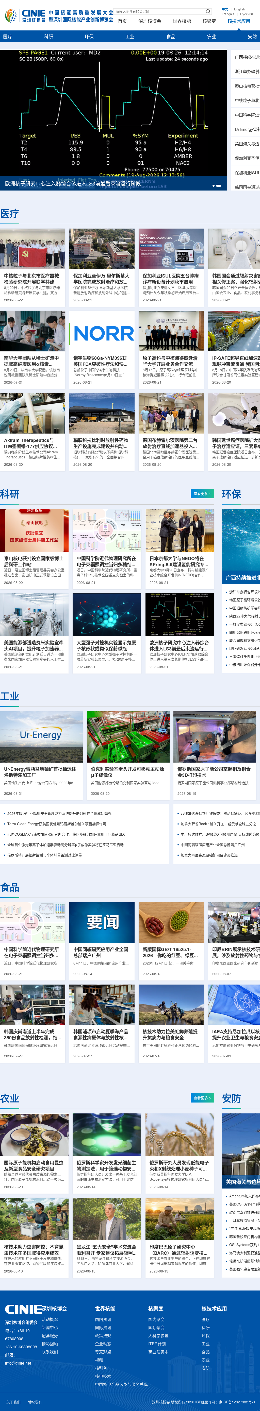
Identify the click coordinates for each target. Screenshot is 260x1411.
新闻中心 (50, 1328)
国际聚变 (156, 1328)
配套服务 (50, 1336)
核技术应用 (239, 21)
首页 (122, 21)
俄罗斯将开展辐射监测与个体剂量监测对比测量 (44, 855)
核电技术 (103, 1376)
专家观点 (103, 1352)
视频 (99, 1360)
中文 (225, 9)
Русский (246, 14)
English (239, 9)
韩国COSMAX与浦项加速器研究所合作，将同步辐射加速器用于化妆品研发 (66, 835)
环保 (89, 37)
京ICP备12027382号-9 (237, 1402)
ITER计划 (157, 1344)
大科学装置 (158, 1336)
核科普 (101, 1368)
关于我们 (13, 1402)
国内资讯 (103, 1320)
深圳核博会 (149, 21)
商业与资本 (158, 1352)
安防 (252, 37)
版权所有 (35, 1402)
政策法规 (103, 1336)
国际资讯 (103, 1328)
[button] (215, 186)
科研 (48, 37)
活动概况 (50, 1320)
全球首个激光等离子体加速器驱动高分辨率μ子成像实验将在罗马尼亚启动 (65, 845)
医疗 (7, 37)
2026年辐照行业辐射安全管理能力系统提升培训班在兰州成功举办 (59, 814)
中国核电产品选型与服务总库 (121, 1385)
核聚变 (209, 21)
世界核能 (182, 21)
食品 (170, 37)
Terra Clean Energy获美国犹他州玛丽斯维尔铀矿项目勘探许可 (56, 824)
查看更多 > (202, 494)
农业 (211, 37)
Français (228, 14)
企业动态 (103, 1344)
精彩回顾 (50, 1344)
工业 (130, 37)
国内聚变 (156, 1320)
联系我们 (50, 1352)
